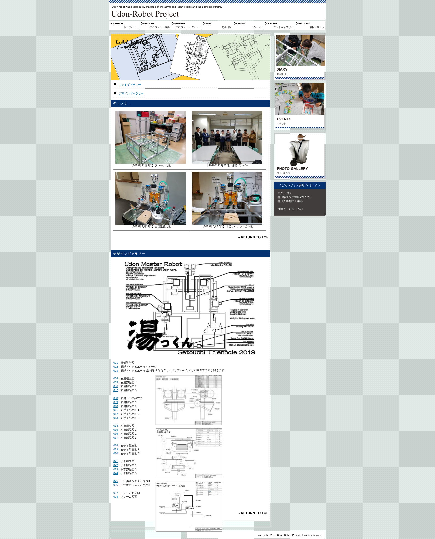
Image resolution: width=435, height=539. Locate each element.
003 (115, 370)
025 (115, 481)
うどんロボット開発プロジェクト (144, 13)
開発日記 (300, 56)
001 (115, 362)
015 (115, 429)
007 (115, 390)
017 (115, 437)
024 (115, 473)
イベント (300, 106)
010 (115, 406)
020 (115, 453)
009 (115, 402)
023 (115, 469)
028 (115, 496)
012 (115, 413)
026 (115, 484)
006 (115, 386)
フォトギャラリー (130, 84)
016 (115, 433)
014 (115, 425)
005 (115, 382)
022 (115, 465)
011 (115, 409)
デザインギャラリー (131, 93)
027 (115, 492)
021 (115, 461)
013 (115, 417)
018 (115, 445)
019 (115, 449)
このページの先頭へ (253, 237)
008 (115, 398)
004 (115, 378)
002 (115, 366)
